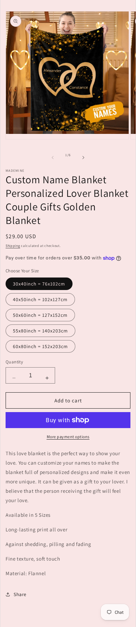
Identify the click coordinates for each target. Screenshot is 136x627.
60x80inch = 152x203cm (40, 346)
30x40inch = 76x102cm (39, 284)
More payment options (68, 436)
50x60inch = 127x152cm (40, 315)
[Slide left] (52, 157)
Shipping (13, 245)
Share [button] (20, 594)
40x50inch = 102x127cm (40, 299)
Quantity (14, 362)
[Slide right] (83, 157)
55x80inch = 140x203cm (40, 331)
